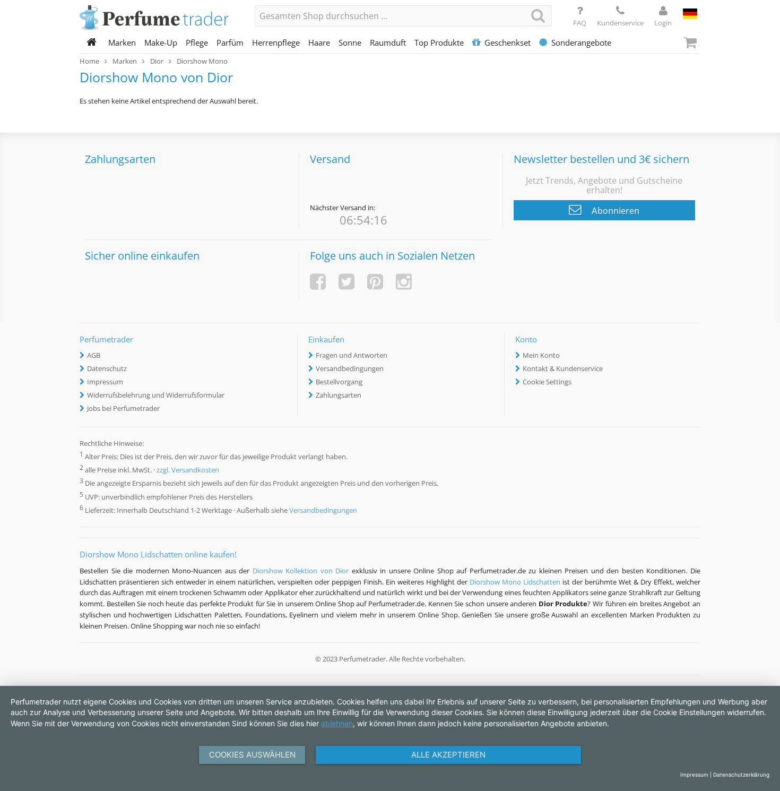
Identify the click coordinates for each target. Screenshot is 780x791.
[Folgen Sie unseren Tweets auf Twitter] (346, 281)
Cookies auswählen (252, 755)
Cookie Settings (547, 381)
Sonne (350, 42)
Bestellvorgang (339, 381)
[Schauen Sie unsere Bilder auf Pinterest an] (375, 281)
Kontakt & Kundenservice (563, 368)
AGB (93, 355)
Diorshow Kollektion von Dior (301, 570)
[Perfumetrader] (159, 18)
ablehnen (337, 723)
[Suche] (538, 15)
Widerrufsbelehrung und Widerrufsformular (155, 395)
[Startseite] (92, 42)
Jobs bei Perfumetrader (123, 408)
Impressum (105, 381)
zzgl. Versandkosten (188, 470)
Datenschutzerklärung (741, 774)
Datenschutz (107, 368)
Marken (122, 42)
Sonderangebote (581, 42)
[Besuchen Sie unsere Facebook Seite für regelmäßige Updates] (318, 281)
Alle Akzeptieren (448, 755)
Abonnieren (614, 211)
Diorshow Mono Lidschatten (515, 582)
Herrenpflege (276, 42)
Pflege (197, 42)
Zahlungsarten (338, 395)
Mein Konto (541, 355)
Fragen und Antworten (351, 355)
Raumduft (388, 42)
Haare (319, 42)
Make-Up (160, 42)
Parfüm (230, 42)
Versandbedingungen (350, 368)
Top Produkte (439, 42)
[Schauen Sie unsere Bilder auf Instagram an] (404, 281)
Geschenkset (507, 42)
